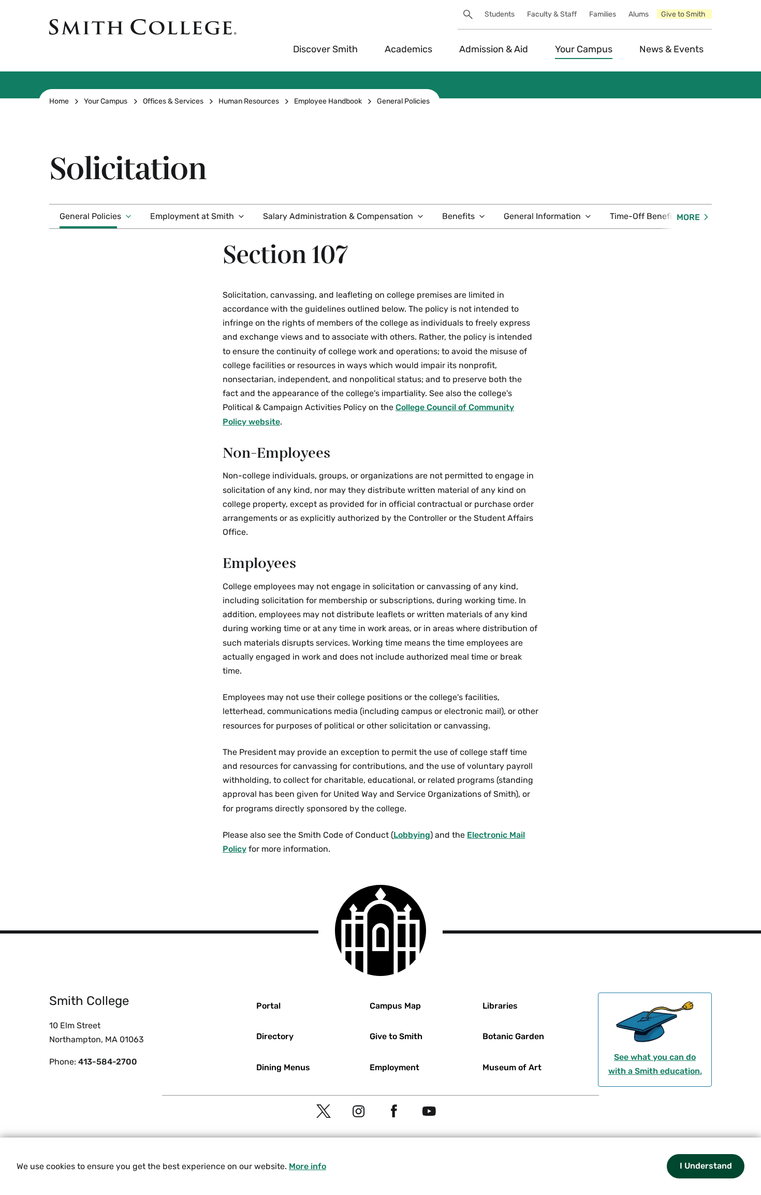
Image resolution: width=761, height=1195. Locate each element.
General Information (542, 216)
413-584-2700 (107, 1062)
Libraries (500, 1006)
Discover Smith (325, 49)
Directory (275, 1036)
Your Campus (583, 49)
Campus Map (395, 1006)
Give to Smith (683, 14)
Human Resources (248, 101)
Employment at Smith (192, 216)
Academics (408, 49)
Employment (394, 1067)
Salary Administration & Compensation (338, 216)
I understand (706, 1166)
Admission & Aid (493, 49)
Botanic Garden (513, 1036)
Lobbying (411, 835)
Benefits (458, 216)
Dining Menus (283, 1067)
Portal (268, 1006)
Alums (638, 14)
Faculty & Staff (552, 14)
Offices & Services (173, 101)
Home (59, 101)
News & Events (671, 49)
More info (307, 1166)
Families (602, 14)
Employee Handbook (328, 101)
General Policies (403, 101)
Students (500, 14)
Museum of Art (512, 1067)
